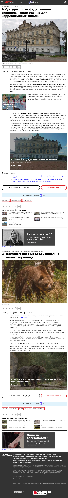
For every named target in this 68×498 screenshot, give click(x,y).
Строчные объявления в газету (21, 458)
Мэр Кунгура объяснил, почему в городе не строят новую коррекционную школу (52, 213)
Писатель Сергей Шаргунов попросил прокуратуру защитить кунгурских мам (19, 218)
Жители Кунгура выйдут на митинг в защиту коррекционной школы (37, 179)
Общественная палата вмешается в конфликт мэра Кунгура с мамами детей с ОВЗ (20, 213)
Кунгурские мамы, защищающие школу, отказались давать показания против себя (52, 218)
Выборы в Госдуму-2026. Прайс (39, 458)
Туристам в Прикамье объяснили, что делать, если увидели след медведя (53, 421)
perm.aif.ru (23, 317)
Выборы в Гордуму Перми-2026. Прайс (52, 460)
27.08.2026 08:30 (6, 251)
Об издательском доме (19, 454)
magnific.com (5, 304)
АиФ (33, 63)
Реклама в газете (51, 454)
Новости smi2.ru (7, 246)
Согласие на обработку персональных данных (23, 478)
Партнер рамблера (27, 491)
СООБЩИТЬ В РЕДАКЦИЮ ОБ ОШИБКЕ (22, 462)
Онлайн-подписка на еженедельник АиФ (36, 456)
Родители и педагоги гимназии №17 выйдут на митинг (32, 181)
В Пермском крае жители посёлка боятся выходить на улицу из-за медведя (36, 380)
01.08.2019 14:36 (5, 6)
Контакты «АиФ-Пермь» (55, 456)
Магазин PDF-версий (18, 456)
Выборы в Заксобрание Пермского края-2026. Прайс (26, 460)
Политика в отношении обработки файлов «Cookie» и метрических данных (29, 481)
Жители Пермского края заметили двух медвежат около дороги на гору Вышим (51, 426)
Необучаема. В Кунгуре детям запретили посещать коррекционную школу (34, 161)
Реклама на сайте (40, 454)
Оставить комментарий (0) (54, 187)
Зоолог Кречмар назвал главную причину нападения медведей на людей (19, 421)
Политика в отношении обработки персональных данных (25, 480)
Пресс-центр (30, 454)
